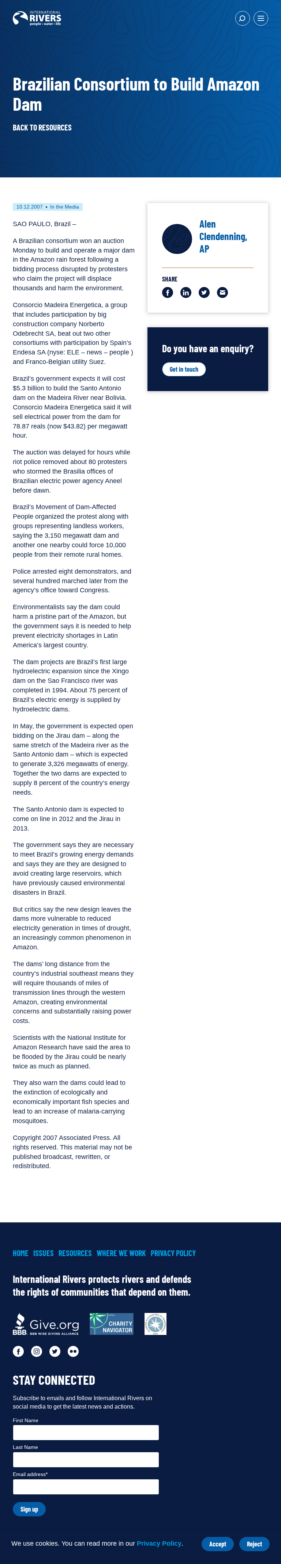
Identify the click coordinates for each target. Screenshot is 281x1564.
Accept (221, 1545)
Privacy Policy (159, 1543)
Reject (258, 1545)
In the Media (64, 207)
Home (21, 1253)
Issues (43, 1253)
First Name (25, 1420)
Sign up (29, 1509)
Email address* (30, 1474)
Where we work (121, 1253)
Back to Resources (42, 127)
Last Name (25, 1447)
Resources (75, 1253)
